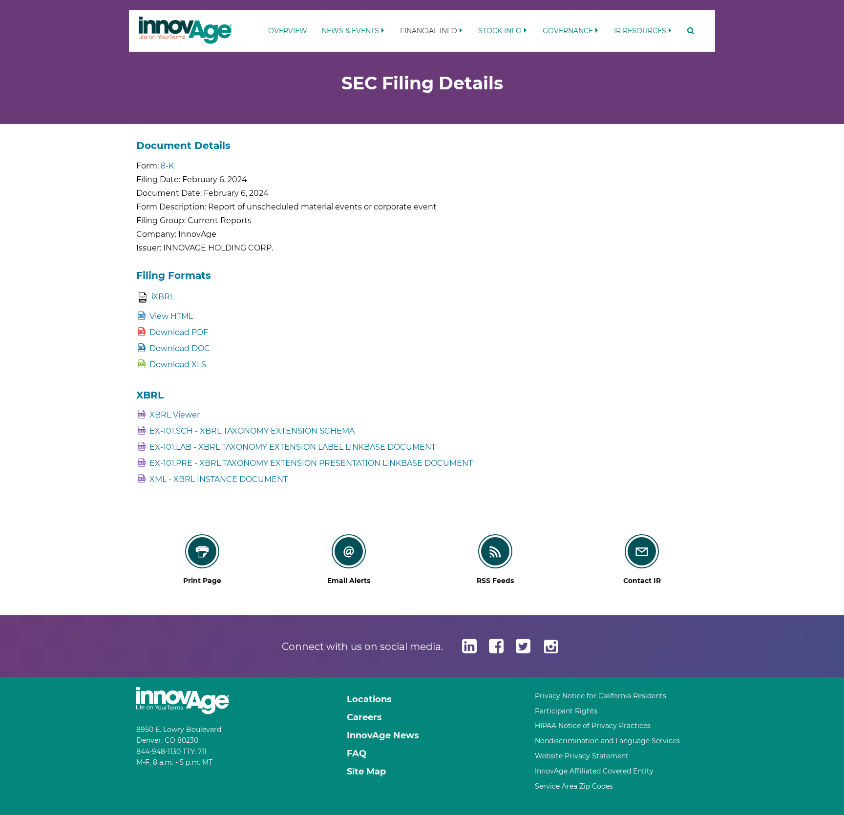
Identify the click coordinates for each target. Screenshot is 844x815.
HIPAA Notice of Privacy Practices (593, 725)
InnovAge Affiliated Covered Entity (594, 771)
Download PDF (178, 332)
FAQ (356, 753)
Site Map (366, 771)
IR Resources (640, 30)
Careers (364, 717)
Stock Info (500, 30)
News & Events (350, 30)
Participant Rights (566, 711)
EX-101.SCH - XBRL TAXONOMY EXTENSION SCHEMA (252, 431)
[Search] (688, 30)
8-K (167, 165)
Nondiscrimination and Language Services (607, 740)
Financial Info (428, 30)
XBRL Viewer (174, 414)
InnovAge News (383, 735)
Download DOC (179, 348)
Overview (287, 30)
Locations (369, 699)
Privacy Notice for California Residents (600, 695)
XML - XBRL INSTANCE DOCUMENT (218, 479)
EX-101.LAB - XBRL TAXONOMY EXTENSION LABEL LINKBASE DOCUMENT (292, 447)
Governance (568, 30)
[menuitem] (288, 26)
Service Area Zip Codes (574, 786)
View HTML (171, 316)
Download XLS (177, 364)
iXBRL (162, 296)
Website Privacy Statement (582, 755)
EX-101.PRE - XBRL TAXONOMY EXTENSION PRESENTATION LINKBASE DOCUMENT (311, 463)
